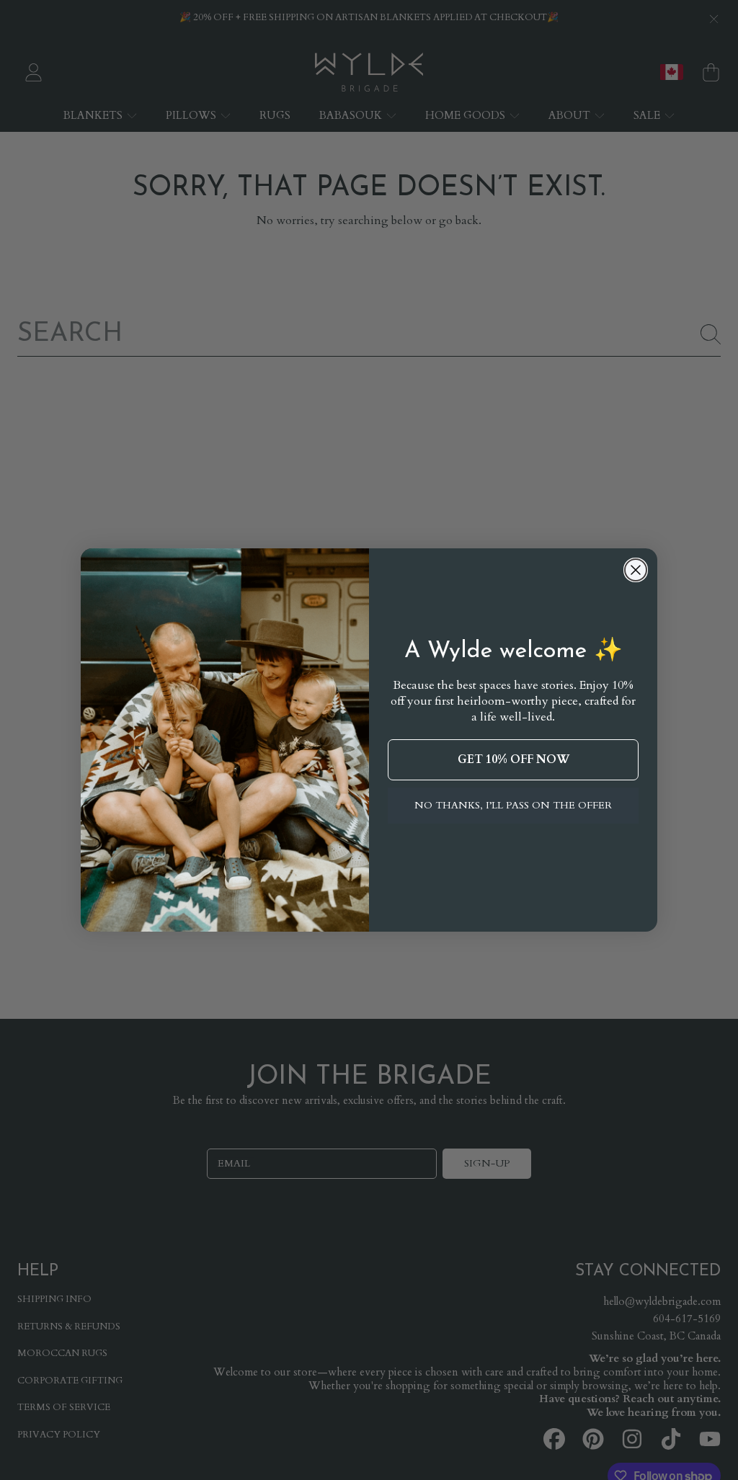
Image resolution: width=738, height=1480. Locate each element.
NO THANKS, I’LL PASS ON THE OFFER (513, 805)
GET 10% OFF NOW (513, 759)
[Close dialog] (635, 570)
